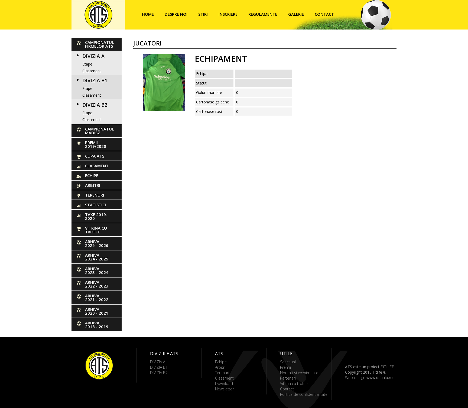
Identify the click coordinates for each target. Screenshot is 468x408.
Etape (87, 64)
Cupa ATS (94, 156)
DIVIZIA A (93, 56)
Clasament (91, 70)
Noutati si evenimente (299, 372)
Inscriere (228, 14)
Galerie (296, 14)
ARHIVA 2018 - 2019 (96, 324)
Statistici (95, 204)
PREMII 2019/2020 (95, 144)
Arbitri (92, 185)
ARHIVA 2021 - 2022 (96, 297)
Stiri (203, 14)
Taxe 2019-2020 (96, 216)
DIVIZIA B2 (94, 105)
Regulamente (262, 14)
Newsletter (224, 388)
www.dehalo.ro (379, 377)
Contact (324, 14)
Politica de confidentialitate (303, 394)
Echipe (91, 175)
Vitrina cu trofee (96, 229)
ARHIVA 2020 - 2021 (96, 311)
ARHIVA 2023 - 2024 (96, 270)
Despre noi (176, 14)
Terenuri (94, 195)
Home (148, 14)
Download (224, 383)
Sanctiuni (288, 361)
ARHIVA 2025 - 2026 (96, 243)
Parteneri (288, 378)
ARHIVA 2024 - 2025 (96, 257)
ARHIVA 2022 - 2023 (96, 284)
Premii (285, 367)
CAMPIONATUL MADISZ (99, 130)
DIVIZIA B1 (94, 80)
